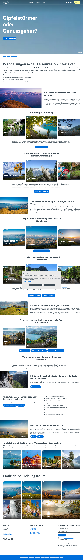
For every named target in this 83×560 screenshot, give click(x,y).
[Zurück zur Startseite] (6, 2)
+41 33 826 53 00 (7, 533)
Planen (44, 2)
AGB (37, 530)
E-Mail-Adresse (63, 528)
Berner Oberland (23, 386)
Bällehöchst (80, 52)
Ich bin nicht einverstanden (36, 285)
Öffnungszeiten (33, 528)
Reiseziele (31, 2)
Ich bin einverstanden (49, 285)
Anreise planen (33, 529)
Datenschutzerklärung (69, 538)
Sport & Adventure (14, 56)
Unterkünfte (33, 530)
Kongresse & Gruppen (34, 532)
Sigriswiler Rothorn (23, 436)
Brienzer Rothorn (37, 106)
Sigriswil (25, 313)
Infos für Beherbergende (35, 533)
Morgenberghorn (23, 212)
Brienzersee (64, 287)
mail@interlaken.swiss (7, 534)
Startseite (4, 56)
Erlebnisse (38, 2)
